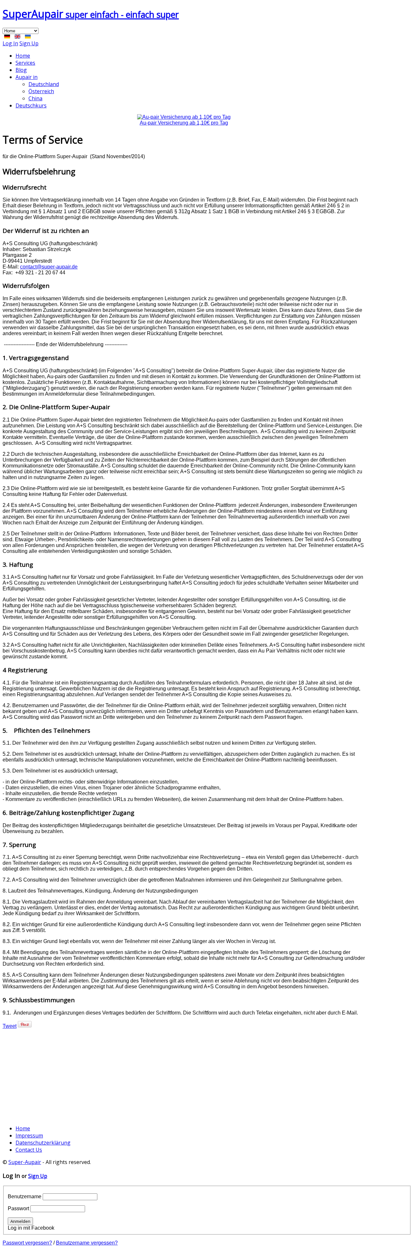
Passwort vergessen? (27, 1243)
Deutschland (43, 84)
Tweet (9, 1026)
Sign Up (28, 43)
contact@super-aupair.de (49, 266)
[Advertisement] (184, 1074)
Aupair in (27, 77)
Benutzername (24, 1196)
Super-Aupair (24, 1162)
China (35, 98)
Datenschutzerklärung (43, 1142)
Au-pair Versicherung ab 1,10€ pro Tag (184, 123)
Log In (10, 43)
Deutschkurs (31, 105)
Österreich (41, 91)
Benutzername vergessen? (87, 1243)
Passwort (18, 1208)
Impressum (29, 1135)
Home (23, 55)
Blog (21, 69)
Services (25, 62)
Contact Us (29, 1149)
